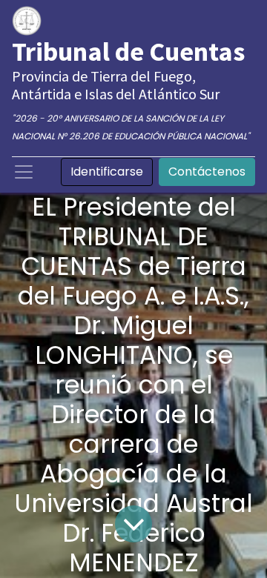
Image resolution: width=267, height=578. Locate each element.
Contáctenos (206, 171)
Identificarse (106, 171)
